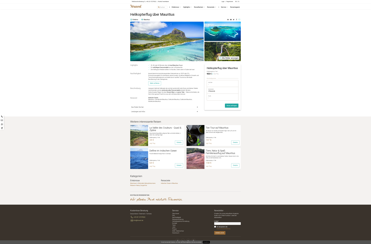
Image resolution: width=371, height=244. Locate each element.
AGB (173, 231)
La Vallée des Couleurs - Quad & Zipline (165, 129)
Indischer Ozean (166, 183)
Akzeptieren (206, 242)
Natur (138, 185)
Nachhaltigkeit (176, 217)
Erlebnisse (175, 7)
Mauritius (175, 183)
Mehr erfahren (154, 83)
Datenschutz (180, 231)
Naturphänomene (150, 183)
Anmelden (220, 233)
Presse (174, 229)
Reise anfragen (232, 105)
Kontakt (174, 223)
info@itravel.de (138, 220)
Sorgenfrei (143, 185)
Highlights (186, 7)
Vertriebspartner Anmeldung (180, 221)
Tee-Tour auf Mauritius (217, 127)
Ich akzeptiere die (223, 227)
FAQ (173, 215)
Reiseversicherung (177, 219)
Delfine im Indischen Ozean (163, 150)
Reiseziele (210, 7)
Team (174, 225)
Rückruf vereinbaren (163, 1)
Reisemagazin (235, 7)
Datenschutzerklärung (223, 228)
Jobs (173, 227)
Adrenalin (141, 183)
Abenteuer (133, 183)
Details (179, 142)
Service (223, 7)
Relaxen (132, 185)
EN (238, 1)
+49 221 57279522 (139, 217)
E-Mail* (216, 221)
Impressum (175, 233)
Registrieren (229, 1)
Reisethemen (198, 7)
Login (223, 1)
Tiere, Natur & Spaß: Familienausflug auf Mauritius (220, 152)
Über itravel (175, 213)
